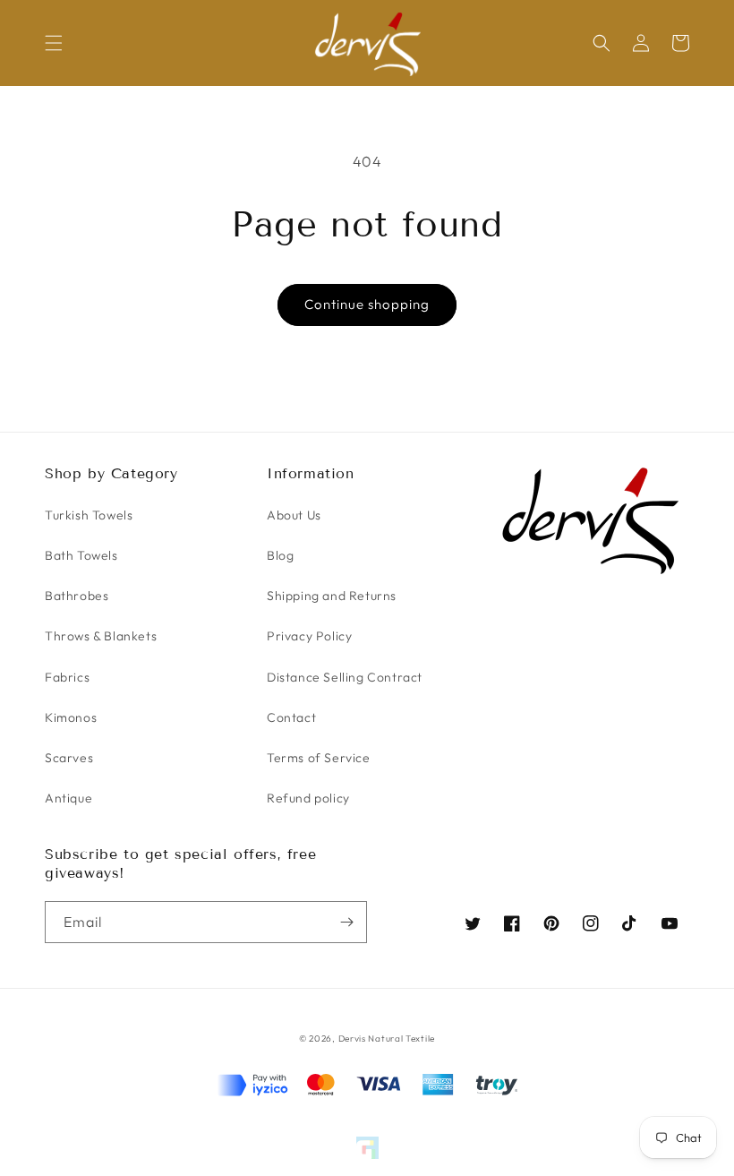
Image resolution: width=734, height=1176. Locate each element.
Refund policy (308, 798)
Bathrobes (76, 596)
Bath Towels (81, 555)
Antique (68, 798)
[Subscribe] (346, 922)
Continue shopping (367, 304)
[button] (53, 43)
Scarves (69, 758)
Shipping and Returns (332, 596)
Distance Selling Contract (344, 677)
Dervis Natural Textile (386, 1038)
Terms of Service (319, 758)
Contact (291, 717)
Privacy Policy (309, 636)
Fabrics (67, 677)
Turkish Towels (88, 515)
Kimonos (71, 717)
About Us (294, 515)
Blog (280, 555)
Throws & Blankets (101, 636)
